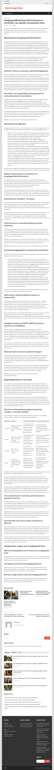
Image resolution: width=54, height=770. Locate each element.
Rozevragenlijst (14, 8)
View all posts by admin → (19, 625)
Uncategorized (7, 18)
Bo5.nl (5, 768)
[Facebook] (45, 3)
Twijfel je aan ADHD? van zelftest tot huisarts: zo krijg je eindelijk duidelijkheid (43, 593)
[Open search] (49, 13)
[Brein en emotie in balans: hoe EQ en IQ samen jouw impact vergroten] (8, 678)
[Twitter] (47, 3)
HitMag (48, 768)
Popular (7, 652)
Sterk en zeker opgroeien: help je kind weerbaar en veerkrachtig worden (30, 685)
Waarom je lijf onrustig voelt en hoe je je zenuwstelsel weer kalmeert (27, 593)
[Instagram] (49, 3)
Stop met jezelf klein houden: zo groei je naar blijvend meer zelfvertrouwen (10, 603)
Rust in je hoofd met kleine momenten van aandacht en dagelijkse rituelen (30, 663)
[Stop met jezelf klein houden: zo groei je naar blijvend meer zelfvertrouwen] (11, 595)
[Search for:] (27, 638)
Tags (20, 652)
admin (14, 25)
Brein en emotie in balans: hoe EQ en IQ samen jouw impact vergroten (29, 678)
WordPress (42, 768)
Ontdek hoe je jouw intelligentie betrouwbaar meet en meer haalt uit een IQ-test (23, 702)
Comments (14, 652)
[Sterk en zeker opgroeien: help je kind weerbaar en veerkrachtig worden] (8, 685)
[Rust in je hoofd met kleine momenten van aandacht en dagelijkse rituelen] (8, 663)
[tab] (7, 652)
